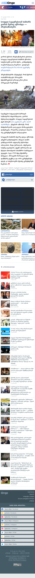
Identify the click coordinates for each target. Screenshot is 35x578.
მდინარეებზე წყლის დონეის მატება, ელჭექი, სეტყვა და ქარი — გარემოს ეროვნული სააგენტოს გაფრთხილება (17, 411)
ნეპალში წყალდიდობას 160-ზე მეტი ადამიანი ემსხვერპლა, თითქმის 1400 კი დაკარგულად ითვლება (17, 456)
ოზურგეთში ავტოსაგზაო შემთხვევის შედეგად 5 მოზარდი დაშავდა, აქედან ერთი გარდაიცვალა (17, 402)
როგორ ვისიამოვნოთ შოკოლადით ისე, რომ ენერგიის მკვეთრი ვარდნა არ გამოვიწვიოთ (17, 313)
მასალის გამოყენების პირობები (26, 498)
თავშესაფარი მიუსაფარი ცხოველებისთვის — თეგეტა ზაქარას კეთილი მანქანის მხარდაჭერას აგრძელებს (17, 481)
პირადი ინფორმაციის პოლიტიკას (17, 560)
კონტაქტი (31, 500)
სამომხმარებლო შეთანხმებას (16, 558)
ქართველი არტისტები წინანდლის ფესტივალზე (17, 349)
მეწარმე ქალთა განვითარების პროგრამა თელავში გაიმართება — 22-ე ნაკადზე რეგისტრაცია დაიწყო (17, 380)
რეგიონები (3, 19)
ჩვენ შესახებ (31, 492)
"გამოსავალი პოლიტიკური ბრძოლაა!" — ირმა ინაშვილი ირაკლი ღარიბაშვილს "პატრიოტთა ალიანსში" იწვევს (17, 430)
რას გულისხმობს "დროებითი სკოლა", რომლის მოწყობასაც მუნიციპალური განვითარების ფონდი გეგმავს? (10, 229)
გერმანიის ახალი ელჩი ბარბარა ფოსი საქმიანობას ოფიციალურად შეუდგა (17, 285)
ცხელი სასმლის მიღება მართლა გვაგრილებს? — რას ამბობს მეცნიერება (17, 304)
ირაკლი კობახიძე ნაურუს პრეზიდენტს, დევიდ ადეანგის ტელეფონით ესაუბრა (17, 295)
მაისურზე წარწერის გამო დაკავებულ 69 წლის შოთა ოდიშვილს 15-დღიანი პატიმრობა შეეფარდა (17, 420)
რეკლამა (32, 494)
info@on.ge (15, 553)
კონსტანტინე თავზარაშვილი (24, 169)
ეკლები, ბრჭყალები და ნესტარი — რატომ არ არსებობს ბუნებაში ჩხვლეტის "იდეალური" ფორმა (17, 322)
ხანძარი (11, 168)
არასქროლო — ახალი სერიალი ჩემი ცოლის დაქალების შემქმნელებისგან (17, 371)
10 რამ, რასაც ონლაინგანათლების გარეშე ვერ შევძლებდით (17, 331)
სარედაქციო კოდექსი (28, 496)
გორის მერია (11, 169)
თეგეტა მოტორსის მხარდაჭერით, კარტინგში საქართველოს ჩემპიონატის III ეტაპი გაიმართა (17, 340)
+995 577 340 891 (25, 553)
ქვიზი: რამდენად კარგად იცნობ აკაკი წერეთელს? (10, 250)
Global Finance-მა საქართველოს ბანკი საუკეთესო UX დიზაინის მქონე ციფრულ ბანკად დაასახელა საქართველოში (17, 276)
